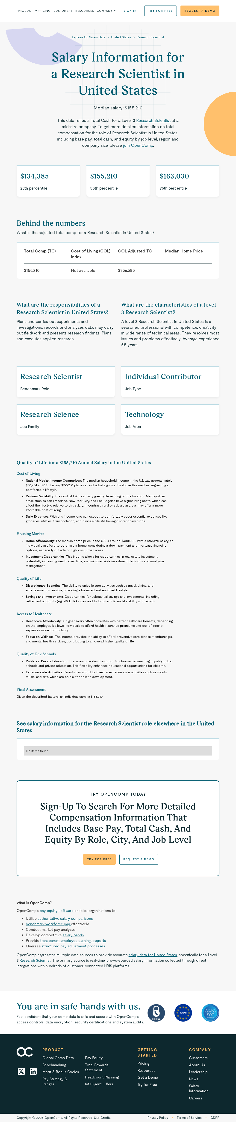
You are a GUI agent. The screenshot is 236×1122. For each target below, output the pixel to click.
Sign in (130, 10)
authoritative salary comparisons (65, 918)
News (193, 1079)
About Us (197, 1065)
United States (121, 37)
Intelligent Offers (99, 1084)
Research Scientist (150, 37)
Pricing (44, 10)
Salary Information (199, 1088)
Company (200, 1050)
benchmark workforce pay (48, 924)
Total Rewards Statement (97, 1067)
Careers (195, 1098)
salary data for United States (153, 955)
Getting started (147, 1053)
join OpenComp (138, 145)
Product (53, 1050)
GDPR (214, 1117)
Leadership (198, 1072)
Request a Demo (199, 10)
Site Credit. (102, 1117)
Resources (84, 10)
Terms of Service (189, 1117)
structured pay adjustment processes (73, 946)
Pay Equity (94, 1058)
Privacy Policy (158, 1117)
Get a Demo (148, 1077)
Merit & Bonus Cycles (60, 1072)
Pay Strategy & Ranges (54, 1081)
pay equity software (57, 910)
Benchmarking (54, 1065)
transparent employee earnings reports (73, 940)
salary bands (73, 935)
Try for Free (160, 10)
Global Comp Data (58, 1058)
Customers (63, 10)
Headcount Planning (102, 1077)
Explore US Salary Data (89, 37)
